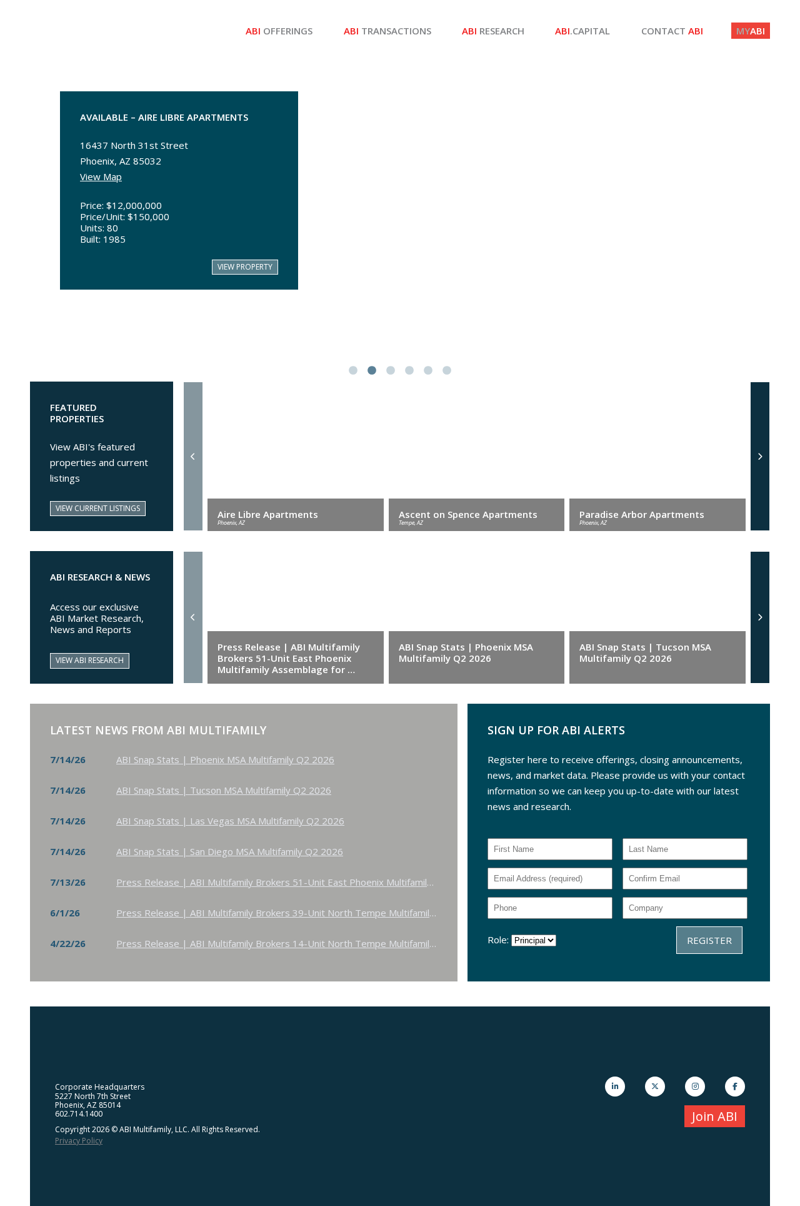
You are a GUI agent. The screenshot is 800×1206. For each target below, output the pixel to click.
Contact (672, 30)
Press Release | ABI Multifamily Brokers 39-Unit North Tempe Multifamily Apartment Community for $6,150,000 (279, 912)
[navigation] (193, 456)
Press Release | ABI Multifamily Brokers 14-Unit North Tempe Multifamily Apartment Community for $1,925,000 (279, 943)
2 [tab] (372, 371)
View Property (245, 266)
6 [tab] (447, 371)
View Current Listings (98, 508)
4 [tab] (409, 371)
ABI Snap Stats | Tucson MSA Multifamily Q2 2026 (223, 790)
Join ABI (715, 1116)
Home (123, 31)
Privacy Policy (78, 1140)
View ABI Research (90, 660)
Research (493, 30)
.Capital (582, 30)
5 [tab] (428, 371)
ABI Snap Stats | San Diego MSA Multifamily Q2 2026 (229, 851)
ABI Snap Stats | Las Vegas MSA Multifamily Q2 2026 (230, 820)
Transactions (387, 30)
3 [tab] (390, 371)
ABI (750, 30)
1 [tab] (353, 371)
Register (709, 940)
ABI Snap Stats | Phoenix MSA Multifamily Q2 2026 (225, 759)
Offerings (279, 30)
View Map (101, 176)
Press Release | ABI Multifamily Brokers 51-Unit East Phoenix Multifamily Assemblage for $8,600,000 (279, 882)
